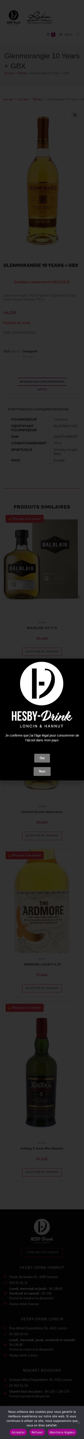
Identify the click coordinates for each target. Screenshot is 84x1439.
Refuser (37, 1432)
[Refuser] (78, 1422)
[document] (42, 719)
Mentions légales (62, 1432)
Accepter (18, 1432)
